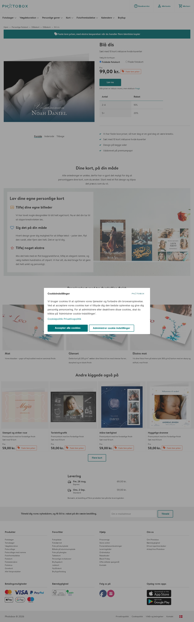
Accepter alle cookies (67, 327)
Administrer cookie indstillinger (111, 328)
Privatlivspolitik (72, 318)
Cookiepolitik (55, 318)
